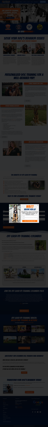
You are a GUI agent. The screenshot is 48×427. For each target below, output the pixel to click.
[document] (24, 213)
